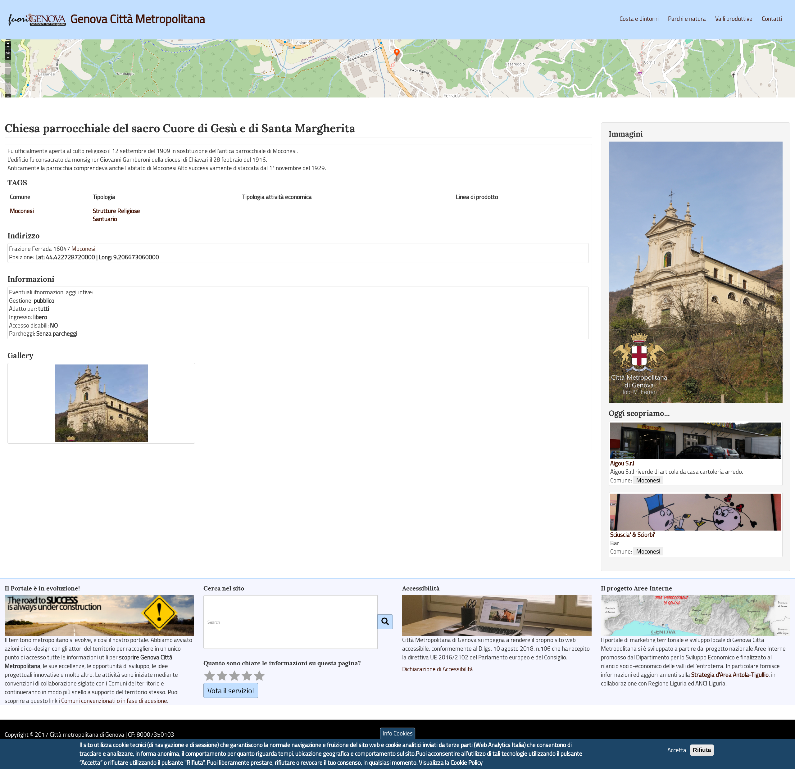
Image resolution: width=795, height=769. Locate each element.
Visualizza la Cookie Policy (451, 762)
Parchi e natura (687, 19)
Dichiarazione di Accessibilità (437, 669)
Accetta (676, 750)
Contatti (772, 19)
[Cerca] (385, 621)
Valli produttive (733, 19)
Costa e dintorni (639, 19)
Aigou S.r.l (622, 463)
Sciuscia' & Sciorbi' (632, 535)
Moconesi (22, 211)
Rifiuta (702, 750)
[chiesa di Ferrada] (101, 403)
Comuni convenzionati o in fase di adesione (114, 701)
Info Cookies (398, 733)
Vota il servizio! (230, 690)
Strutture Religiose (116, 211)
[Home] (39, 19)
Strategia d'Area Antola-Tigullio (730, 675)
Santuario (105, 219)
